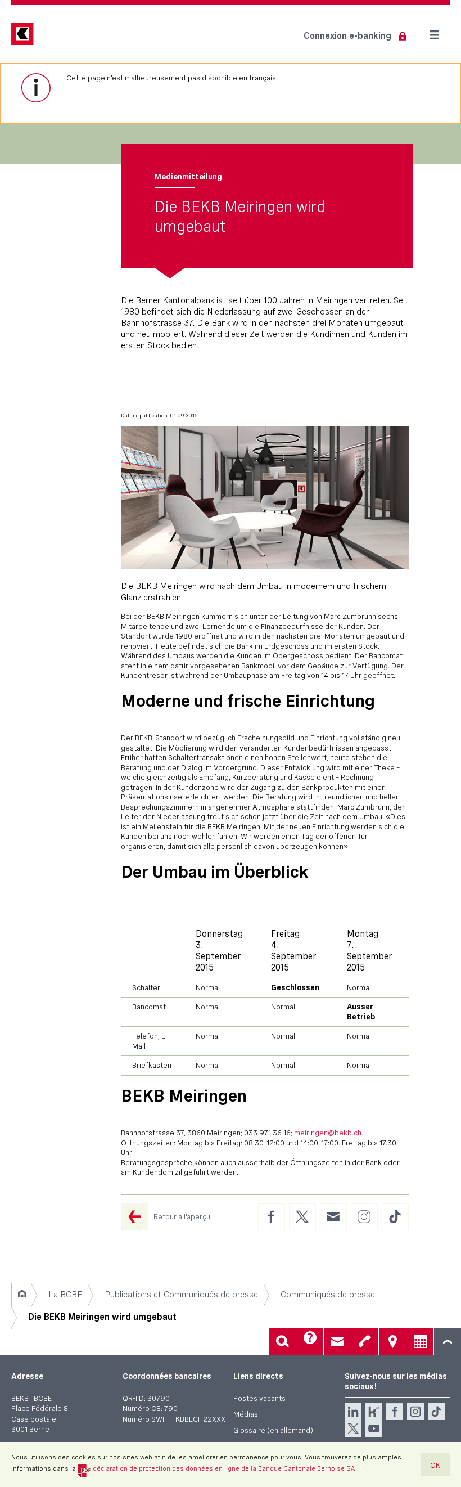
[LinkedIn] (353, 1411)
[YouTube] (373, 1428)
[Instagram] (415, 1411)
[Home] (21, 1294)
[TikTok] (436, 1411)
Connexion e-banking (347, 35)
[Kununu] (373, 1411)
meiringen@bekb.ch (327, 1132)
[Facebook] (394, 1411)
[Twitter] (353, 1428)
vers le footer (447, 1341)
